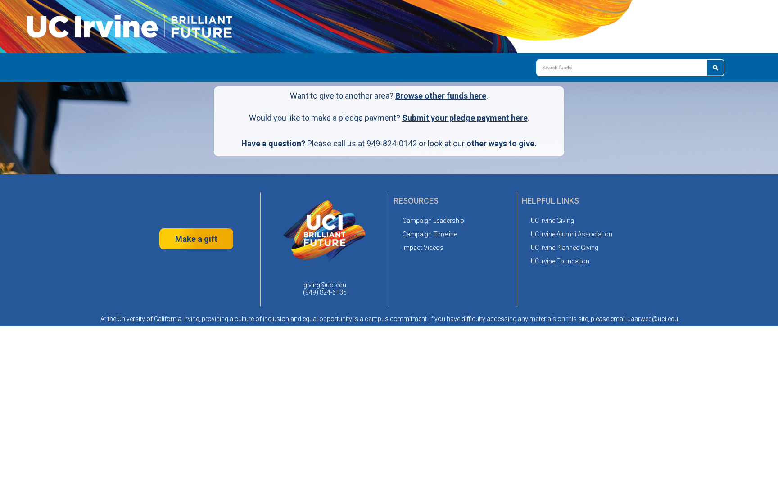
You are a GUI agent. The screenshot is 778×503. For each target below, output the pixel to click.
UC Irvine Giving (552, 220)
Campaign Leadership (433, 220)
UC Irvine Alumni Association (571, 234)
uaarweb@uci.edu (652, 318)
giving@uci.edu (324, 285)
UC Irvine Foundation (560, 261)
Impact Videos (423, 247)
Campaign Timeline (430, 234)
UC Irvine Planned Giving (564, 247)
